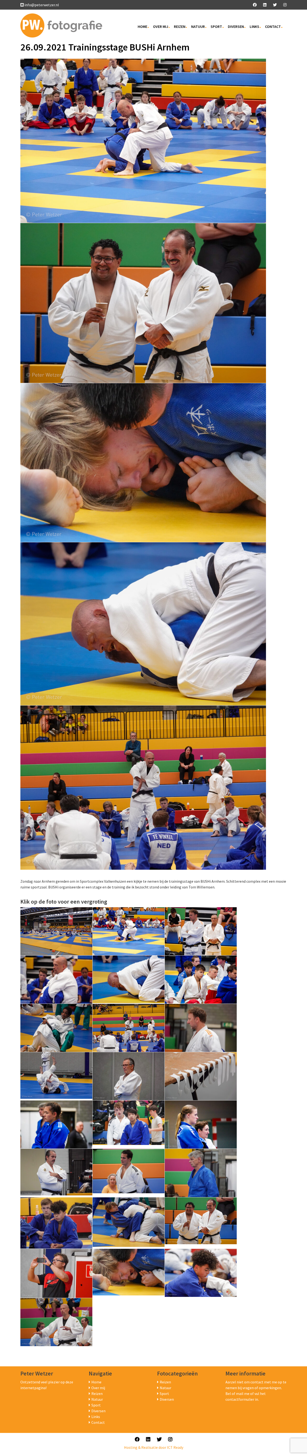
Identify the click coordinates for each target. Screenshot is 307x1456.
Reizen (179, 26)
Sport (216, 26)
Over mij (160, 26)
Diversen (236, 26)
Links (254, 26)
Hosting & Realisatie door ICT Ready (153, 1447)
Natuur (198, 26)
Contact (273, 26)
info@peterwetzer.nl (41, 4)
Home (142, 26)
